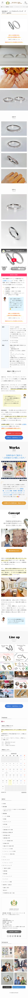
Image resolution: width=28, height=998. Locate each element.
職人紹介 (5, 890)
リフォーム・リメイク (16, 492)
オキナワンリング (7, 821)
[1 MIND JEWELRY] (14, 3)
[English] (2, 721)
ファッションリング (7, 876)
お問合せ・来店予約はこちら (14, 437)
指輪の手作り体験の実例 (8, 846)
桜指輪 (15, 490)
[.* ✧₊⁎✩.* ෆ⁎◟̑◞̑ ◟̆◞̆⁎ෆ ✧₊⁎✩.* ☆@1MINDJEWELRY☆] (20, 952)
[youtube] (18, 936)
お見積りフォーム (7, 280)
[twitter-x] (8, 936)
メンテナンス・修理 (7, 881)
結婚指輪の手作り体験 (8, 829)
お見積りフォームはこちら (14, 433)
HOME (4, 803)
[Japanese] (4, 721)
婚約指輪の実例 (6, 835)
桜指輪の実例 (6, 843)
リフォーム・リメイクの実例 (9, 851)
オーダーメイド (6, 859)
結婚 (21, 488)
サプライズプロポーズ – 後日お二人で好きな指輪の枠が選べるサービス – (14, 810)
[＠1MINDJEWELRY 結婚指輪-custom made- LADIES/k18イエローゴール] (7, 978)
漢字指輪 (5, 824)
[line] (15, 936)
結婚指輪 (5, 813)
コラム (4, 857)
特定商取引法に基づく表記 (9, 893)
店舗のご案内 (6, 887)
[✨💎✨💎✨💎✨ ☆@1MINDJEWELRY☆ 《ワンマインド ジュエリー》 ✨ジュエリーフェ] (7, 952)
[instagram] (10, 936)
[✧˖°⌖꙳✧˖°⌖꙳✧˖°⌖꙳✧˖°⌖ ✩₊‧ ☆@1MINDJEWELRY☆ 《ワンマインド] (20, 978)
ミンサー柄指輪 (6, 816)
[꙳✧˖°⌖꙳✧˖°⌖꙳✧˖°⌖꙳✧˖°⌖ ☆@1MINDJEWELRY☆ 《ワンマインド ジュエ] (7, 965)
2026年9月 (23, 792)
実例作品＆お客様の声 (8, 832)
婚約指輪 (20, 490)
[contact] (20, 936)
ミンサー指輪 (8, 490)
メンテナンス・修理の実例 (9, 854)
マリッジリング (6, 827)
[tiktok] (13, 936)
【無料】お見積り (7, 868)
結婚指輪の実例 (6, 838)
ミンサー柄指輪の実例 (8, 840)
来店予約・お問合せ (7, 884)
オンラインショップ (7, 865)
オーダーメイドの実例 (8, 848)
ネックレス (5, 879)
